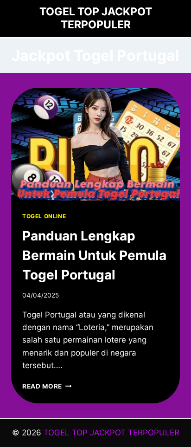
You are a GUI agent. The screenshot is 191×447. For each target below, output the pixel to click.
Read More (47, 386)
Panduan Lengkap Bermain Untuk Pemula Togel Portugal (94, 255)
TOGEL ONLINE (44, 216)
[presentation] (95, 144)
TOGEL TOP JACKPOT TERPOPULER (111, 432)
